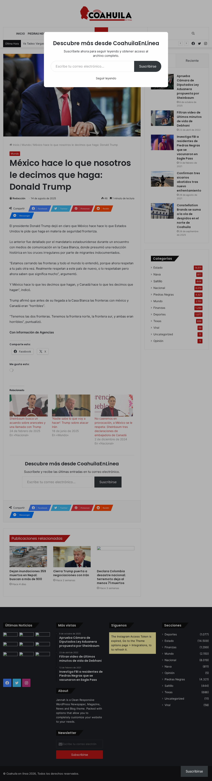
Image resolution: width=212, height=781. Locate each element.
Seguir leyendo (106, 78)
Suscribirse (147, 66)
